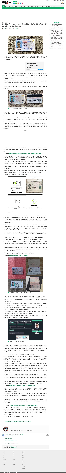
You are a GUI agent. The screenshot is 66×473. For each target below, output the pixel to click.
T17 (60, 0)
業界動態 (45, 6)
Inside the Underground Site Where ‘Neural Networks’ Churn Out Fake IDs (18, 421)
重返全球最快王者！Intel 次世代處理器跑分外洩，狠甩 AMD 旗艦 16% (57, 31)
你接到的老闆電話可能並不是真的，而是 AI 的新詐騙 (18, 255)
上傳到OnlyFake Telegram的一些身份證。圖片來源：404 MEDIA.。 (19, 292)
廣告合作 (16, 472)
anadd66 (7, 434)
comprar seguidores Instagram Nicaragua (11, 443)
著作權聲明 (12, 472)
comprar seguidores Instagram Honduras (11, 435)
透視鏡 (63, 0)
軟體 (20, 7)
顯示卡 (16, 6)
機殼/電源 (25, 6)
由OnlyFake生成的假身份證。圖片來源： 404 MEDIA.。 (17, 108)
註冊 (60, 2)
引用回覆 (20, 434)
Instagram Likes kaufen (8, 438)
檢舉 (22, 434)
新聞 (3, 6)
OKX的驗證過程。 (11, 212)
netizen (5, 28)
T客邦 (46, 0)
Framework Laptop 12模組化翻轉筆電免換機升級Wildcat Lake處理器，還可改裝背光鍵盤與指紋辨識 (57, 45)
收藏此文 (17, 28)
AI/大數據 (6, 22)
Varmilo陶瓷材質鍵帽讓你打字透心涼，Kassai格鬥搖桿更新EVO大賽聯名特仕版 (56, 36)
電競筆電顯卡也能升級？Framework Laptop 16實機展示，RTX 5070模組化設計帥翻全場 (57, 40)
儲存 (22, 6)
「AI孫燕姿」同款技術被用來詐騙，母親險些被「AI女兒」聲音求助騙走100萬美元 (23, 405)
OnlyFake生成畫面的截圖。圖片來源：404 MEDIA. (17, 341)
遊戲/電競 (37, 6)
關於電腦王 (3, 472)
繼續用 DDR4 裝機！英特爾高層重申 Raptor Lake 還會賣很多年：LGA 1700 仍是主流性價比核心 (57, 28)
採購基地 (51, 0)
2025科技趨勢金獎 (51, 6)
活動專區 (41, 6)
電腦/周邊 (32, 6)
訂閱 (63, 2)
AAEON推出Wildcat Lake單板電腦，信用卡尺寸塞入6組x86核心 (57, 49)
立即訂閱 (40, 69)
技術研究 (24, 7)
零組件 (4, 7)
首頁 (2, 22)
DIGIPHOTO (54, 0)
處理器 (9, 6)
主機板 (12, 6)
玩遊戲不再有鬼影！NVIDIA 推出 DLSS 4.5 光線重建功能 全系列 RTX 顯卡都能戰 (57, 43)
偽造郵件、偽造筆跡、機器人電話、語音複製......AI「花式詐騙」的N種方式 (22, 385)
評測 (6, 6)
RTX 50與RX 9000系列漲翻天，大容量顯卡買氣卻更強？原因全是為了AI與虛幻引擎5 (57, 33)
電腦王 (6, 2)
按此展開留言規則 (13, 447)
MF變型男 (58, 0)
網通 (29, 6)
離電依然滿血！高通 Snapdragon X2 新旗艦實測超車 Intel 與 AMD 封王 (57, 25)
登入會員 (11, 446)
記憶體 (19, 6)
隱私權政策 (8, 472)
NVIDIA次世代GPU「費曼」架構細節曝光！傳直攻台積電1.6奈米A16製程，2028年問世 (57, 38)
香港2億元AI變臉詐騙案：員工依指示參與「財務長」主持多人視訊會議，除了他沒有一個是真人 (25, 153)
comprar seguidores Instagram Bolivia (11, 440)
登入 (58, 2)
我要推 (47, 435)
